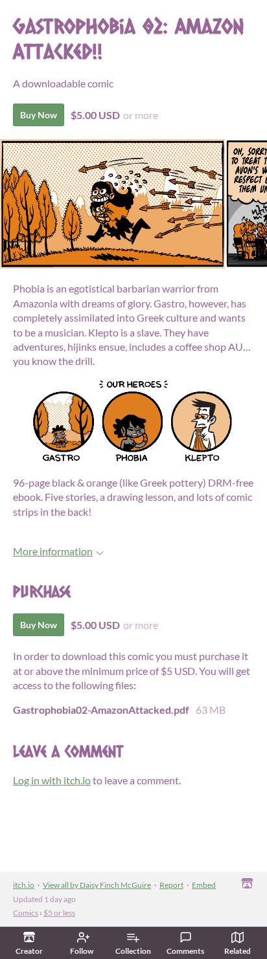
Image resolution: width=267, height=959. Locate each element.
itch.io (23, 885)
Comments (185, 951)
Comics (25, 913)
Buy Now (38, 114)
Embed (204, 885)
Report (171, 885)
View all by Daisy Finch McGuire (97, 885)
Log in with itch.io (52, 780)
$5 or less (59, 913)
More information (53, 551)
